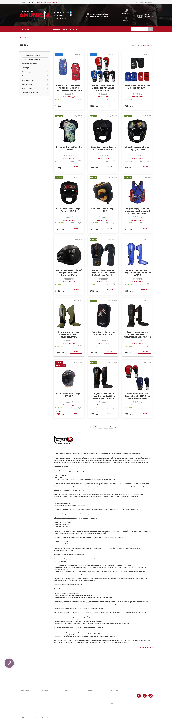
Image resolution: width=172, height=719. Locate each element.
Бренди (56, 29)
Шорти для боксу (94, 694)
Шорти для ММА (94, 698)
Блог (21, 698)
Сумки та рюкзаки (28, 76)
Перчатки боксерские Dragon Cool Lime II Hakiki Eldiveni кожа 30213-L (103, 272)
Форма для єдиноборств (31, 55)
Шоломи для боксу (72, 694)
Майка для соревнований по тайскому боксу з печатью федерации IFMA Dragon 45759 (69, 87)
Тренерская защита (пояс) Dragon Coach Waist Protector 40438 (69, 272)
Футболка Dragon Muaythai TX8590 (69, 148)
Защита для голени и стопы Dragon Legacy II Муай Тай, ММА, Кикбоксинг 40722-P (69, 334)
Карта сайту (23, 705)
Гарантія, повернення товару (46, 2)
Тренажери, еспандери (30, 92)
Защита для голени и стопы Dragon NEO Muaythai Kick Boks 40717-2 (137, 334)
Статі (75, 29)
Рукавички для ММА (49, 694)
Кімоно (90, 711)
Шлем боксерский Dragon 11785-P (69, 394)
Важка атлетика (27, 88)
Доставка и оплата (26, 2)
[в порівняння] (73, 99)
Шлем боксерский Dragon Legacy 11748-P (137, 148)
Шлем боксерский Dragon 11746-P (103, 209)
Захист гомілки (70, 701)
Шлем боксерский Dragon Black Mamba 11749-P (103, 148)
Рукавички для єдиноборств (32, 72)
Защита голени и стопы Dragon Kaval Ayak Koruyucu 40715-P (137, 272)
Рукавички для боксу (49, 698)
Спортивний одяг (28, 80)
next (116, 427)
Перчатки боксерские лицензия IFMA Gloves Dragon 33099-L (103, 87)
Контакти (66, 29)
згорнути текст (145, 647)
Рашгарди (91, 707)
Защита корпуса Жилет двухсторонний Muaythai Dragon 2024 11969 (137, 211)
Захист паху (69, 698)
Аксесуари (25, 68)
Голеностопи (69, 705)
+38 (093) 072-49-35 (61, 18)
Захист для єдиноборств (31, 59)
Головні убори (27, 84)
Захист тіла (69, 708)
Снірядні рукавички (49, 701)
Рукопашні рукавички (49, 708)
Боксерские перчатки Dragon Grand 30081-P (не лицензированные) (137, 395)
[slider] (69, 94)
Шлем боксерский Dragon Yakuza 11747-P (69, 209)
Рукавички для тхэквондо (51, 712)
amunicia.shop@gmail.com (99, 14)
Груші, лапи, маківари (29, 63)
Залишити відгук (69, 97)
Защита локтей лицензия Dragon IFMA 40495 (137, 86)
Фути (67, 712)
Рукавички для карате (50, 705)
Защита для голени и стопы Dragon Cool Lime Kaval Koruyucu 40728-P (103, 395)
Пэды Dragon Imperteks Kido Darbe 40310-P (103, 333)
